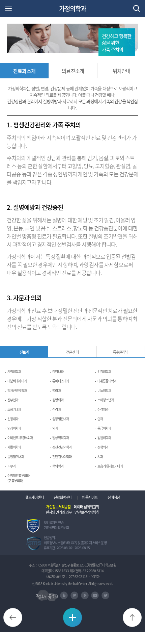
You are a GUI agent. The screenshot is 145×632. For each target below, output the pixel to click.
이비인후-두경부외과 (20, 437)
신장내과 (12, 418)
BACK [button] (20, 615)
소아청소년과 (105, 399)
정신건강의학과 (61, 447)
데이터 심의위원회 (86, 506)
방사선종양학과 (17, 390)
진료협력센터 (63, 497)
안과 (100, 418)
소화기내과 (14, 409)
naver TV (85, 595)
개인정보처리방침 (58, 506)
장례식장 (114, 497)
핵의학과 (57, 466)
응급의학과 (104, 428)
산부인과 (12, 399)
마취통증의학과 (107, 380)
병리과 (56, 390)
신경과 (56, 409)
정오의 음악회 (47, 595)
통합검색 (136, 8)
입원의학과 (104, 437)
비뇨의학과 (104, 390)
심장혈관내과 (60, 418)
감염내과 (57, 371)
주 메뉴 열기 (8, 8)
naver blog (64, 595)
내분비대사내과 (17, 380)
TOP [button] (140, 615)
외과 (55, 428)
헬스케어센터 (34, 497)
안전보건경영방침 (87, 512)
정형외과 (102, 447)
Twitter (105, 595)
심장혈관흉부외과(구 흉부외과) (18, 478)
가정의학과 (72, 8)
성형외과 (57, 399)
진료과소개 (24, 71)
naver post (74, 595)
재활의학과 (14, 447)
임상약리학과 (60, 437)
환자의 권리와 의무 (58, 512)
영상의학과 (14, 428)
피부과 (11, 466)
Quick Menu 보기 (80, 617)
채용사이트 (89, 497)
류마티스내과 (60, 380)
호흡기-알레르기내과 (110, 466)
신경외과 (102, 409)
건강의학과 (104, 371)
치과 (100, 456)
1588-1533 (61, 570)
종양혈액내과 (15, 456)
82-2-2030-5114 (93, 570)
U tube (95, 595)
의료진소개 (73, 70)
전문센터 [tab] (72, 352)
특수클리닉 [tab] (120, 352)
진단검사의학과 (61, 456)
